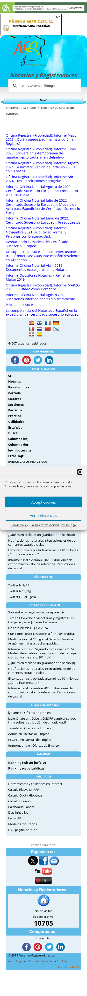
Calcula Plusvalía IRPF (23, 789)
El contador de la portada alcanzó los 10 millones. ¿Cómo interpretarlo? (43, 552)
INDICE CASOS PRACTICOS (27, 461)
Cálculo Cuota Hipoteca (25, 795)
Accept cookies (43, 502)
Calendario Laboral (21, 807)
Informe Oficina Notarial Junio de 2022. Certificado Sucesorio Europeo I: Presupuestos (43, 220)
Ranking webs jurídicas (26, 768)
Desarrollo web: (62, 967)
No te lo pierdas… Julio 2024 (28, 628)
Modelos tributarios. (22, 824)
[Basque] (31, 334)
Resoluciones (18, 387)
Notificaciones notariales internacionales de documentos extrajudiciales (42, 542)
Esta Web (15, 427)
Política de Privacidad (44, 525)
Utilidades (16, 421)
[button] (79, 472)
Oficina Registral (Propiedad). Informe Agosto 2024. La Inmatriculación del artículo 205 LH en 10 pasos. (42, 167)
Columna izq (18, 439)
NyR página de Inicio (22, 830)
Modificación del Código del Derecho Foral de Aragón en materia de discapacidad (40, 641)
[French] (48, 323)
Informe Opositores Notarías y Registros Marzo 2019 (38, 277)
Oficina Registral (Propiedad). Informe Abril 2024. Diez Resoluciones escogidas (40, 178)
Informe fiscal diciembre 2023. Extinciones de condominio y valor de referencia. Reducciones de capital (41, 564)
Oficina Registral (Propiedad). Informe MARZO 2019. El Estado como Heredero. (43, 287)
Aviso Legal (69, 525)
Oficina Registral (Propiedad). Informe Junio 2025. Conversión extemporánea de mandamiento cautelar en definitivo (41, 153)
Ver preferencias (43, 515)
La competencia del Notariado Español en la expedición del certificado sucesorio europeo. (42, 312)
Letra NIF (15, 818)
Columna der (18, 444)
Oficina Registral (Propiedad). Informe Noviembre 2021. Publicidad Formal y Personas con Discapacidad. (36, 232)
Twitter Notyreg (19, 591)
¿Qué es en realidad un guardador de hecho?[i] (41, 534)
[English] (40, 323)
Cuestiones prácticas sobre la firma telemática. (41, 633)
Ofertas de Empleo (37, 712)
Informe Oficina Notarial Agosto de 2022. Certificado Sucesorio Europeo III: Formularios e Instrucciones (43, 190)
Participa (15, 410)
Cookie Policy (19, 525)
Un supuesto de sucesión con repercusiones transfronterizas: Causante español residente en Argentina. (42, 255)
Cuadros (14, 399)
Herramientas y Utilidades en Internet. (35, 784)
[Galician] (56, 328)
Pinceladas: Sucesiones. (25, 304)
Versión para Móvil (43, 845)
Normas (14, 381)
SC (10, 376)
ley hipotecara (19, 450)
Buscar (13, 433)
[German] (56, 323)
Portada (14, 393)
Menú (43, 100)
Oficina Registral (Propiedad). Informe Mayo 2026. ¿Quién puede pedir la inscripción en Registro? (41, 139)
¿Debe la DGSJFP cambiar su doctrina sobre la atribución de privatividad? (42, 720)
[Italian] (31, 328)
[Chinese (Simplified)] (48, 328)
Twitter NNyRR (18, 585)
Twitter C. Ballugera (22, 597)
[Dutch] (40, 328)
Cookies (62, 961)
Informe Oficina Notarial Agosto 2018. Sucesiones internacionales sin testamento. (41, 296)
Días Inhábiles (18, 812)
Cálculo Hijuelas (19, 801)
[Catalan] (40, 334)
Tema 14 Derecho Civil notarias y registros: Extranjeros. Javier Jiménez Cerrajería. (41, 620)
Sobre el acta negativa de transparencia (36, 612)
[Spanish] (31, 323)
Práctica (14, 416)
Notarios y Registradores (43, 75)
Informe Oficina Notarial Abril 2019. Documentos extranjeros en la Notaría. (37, 267)
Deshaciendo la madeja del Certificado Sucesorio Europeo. (37, 243)
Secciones (16, 404)
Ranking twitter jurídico (27, 762)
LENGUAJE (16, 456)
